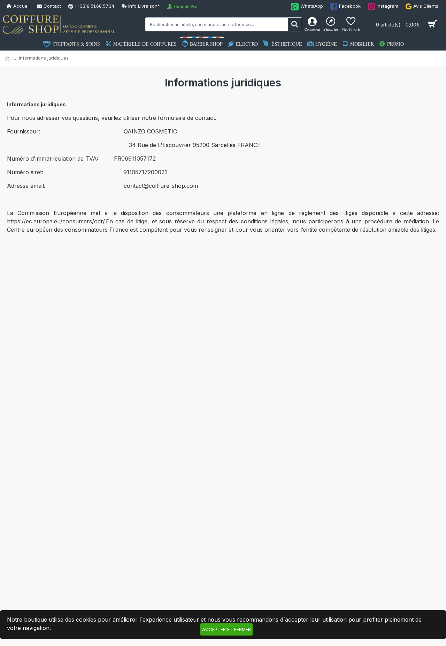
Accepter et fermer (226, 629)
